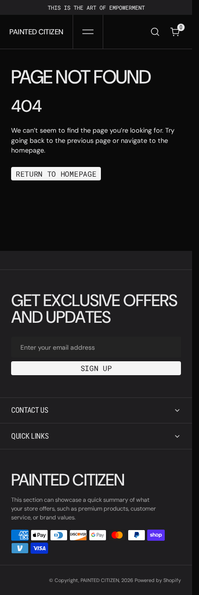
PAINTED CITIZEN (100, 580)
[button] (88, 32)
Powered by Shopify (158, 580)
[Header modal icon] (87, 32)
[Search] (155, 32)
